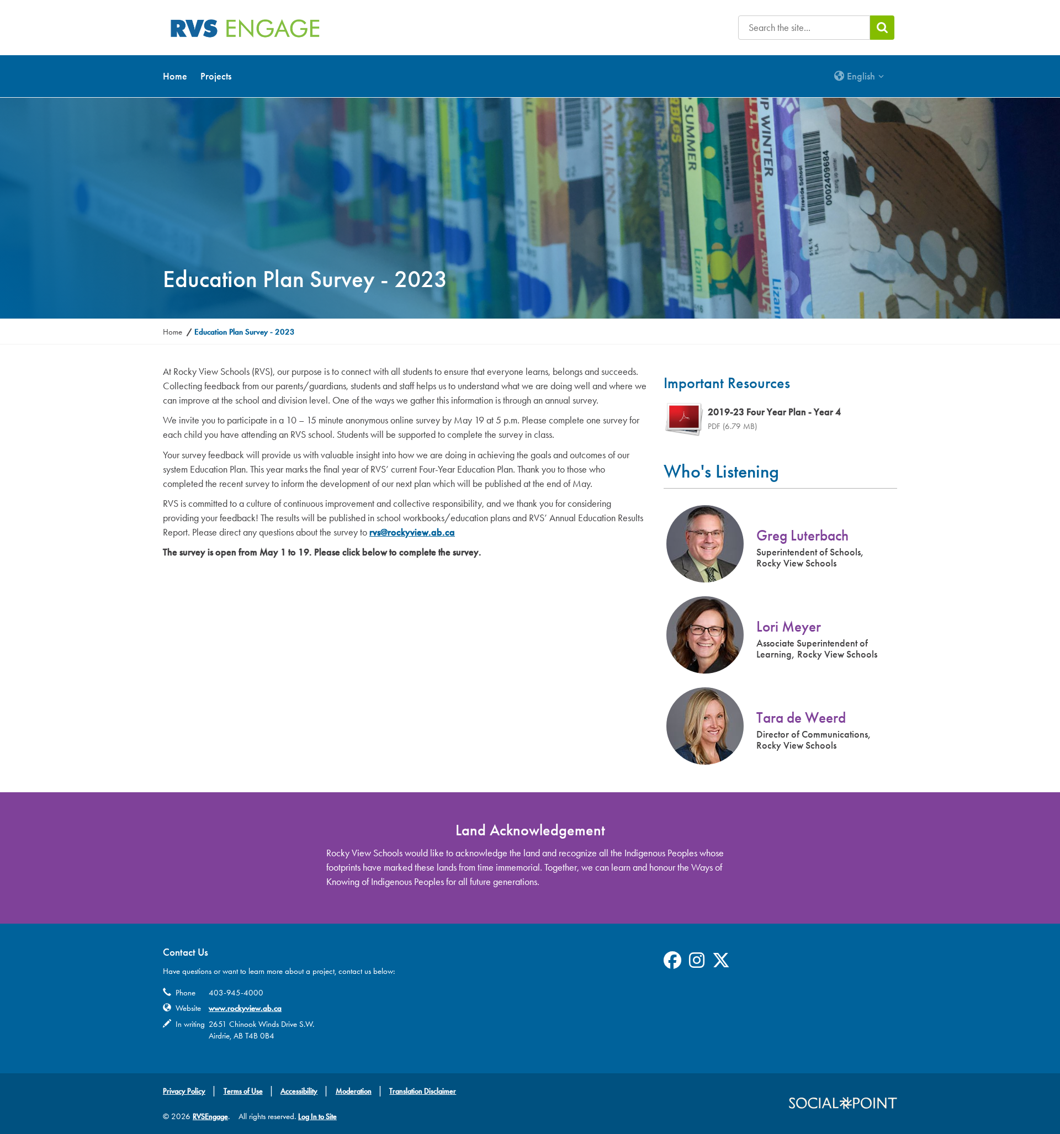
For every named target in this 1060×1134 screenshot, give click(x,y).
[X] (721, 964)
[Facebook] (672, 964)
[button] (859, 76)
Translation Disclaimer (422, 1091)
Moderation (354, 1091)
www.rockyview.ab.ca (245, 1008)
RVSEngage (210, 1116)
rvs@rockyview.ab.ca (412, 532)
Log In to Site (317, 1116)
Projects (215, 76)
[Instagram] (696, 964)
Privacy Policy (184, 1091)
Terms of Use (243, 1091)
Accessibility (298, 1091)
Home (175, 76)
